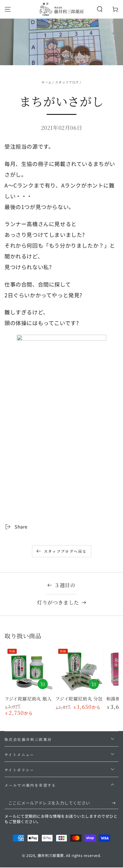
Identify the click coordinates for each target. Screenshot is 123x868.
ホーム (46, 82)
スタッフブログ (67, 82)
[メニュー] (8, 9)
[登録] (115, 803)
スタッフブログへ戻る (65, 551)
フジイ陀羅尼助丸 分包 (79, 698)
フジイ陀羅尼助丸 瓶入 (28, 698)
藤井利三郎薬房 (51, 855)
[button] (99, 9)
